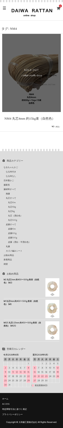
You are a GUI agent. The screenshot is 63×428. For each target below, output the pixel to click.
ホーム (5, 399)
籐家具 (7, 185)
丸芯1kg (11, 211)
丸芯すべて (11, 198)
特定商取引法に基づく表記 (14, 409)
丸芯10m (12, 202)
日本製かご (9, 180)
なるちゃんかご (11, 167)
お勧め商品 (9, 255)
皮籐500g (12, 238)
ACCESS (6, 404)
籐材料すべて (10, 189)
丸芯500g (12, 220)
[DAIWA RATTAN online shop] (31, 15)
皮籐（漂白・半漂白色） (19, 242)
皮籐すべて (11, 224)
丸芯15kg (12, 207)
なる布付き (11, 172)
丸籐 (8, 246)
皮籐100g (12, 233)
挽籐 (8, 194)
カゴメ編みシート (14, 251)
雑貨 (6, 264)
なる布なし (11, 176)
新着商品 (8, 260)
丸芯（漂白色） (15, 216)
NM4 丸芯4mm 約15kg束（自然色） (29, 118)
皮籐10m (12, 229)
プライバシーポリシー (12, 414)
